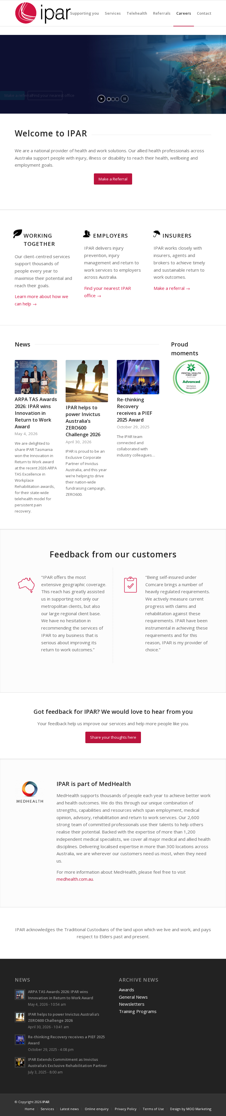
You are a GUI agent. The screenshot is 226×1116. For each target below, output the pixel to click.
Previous (184, 377)
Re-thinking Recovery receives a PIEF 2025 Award (134, 409)
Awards (126, 989)
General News (133, 997)
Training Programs (138, 1011)
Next (198, 377)
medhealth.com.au (74, 879)
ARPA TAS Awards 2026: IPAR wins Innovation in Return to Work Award (36, 413)
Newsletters (131, 1004)
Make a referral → (172, 288)
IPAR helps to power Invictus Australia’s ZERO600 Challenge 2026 (83, 421)
